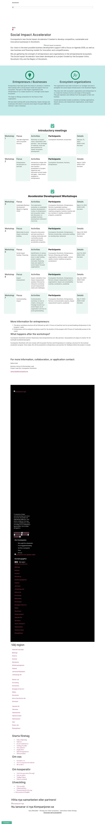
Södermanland (19, 614)
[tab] (25, 562)
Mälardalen (18, 598)
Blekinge (17, 567)
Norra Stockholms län (19, 698)
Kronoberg (18, 595)
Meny (14, 27)
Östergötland (19, 633)
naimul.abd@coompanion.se (19, 371)
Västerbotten (19, 627)
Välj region (22, 562)
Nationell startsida (18, 649)
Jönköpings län (19, 589)
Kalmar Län (15, 679)
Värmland (17, 620)
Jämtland (17, 586)
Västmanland (16, 719)
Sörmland (15, 701)
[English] (14, 794)
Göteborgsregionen (21, 580)
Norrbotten (18, 602)
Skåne (16, 608)
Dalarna (17, 570)
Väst (13, 722)
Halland (17, 583)
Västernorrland (19, 630)
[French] (16, 794)
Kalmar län (18, 592)
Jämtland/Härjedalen (18, 671)
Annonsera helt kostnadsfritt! (53, 812)
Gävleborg (18, 576)
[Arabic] (13, 794)
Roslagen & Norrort (21, 605)
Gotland (17, 573)
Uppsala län (18, 617)
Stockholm (15, 2)
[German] (18, 794)
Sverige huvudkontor (21, 564)
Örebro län (15, 725)
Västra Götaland (20, 623)
